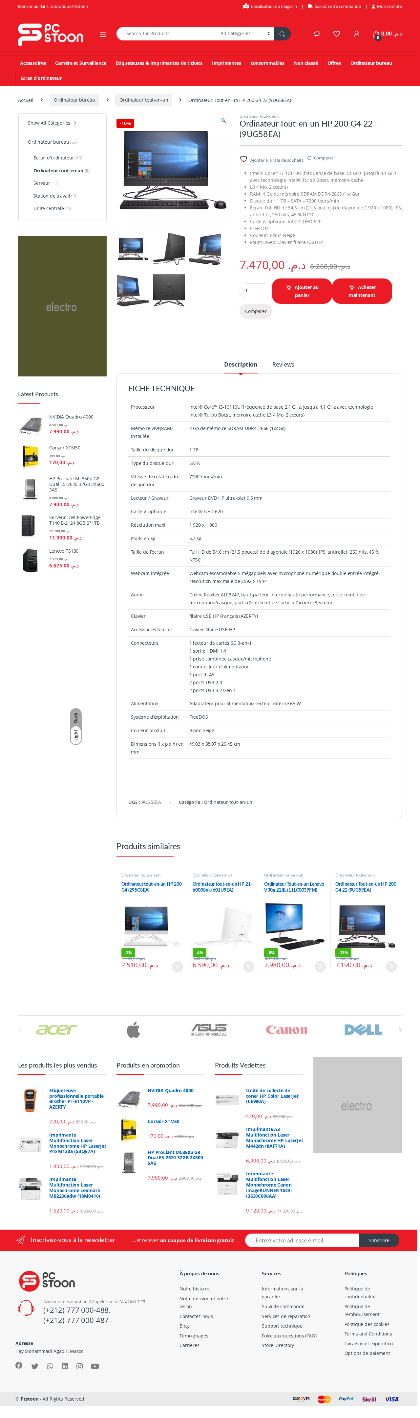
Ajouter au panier (307, 291)
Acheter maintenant (362, 291)
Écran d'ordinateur (57, 158)
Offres (334, 63)
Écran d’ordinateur (40, 78)
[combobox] (166, 33)
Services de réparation (286, 1316)
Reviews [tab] (283, 364)
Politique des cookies (367, 1324)
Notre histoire (194, 1289)
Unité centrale (53, 208)
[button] (223, 121)
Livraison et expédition (369, 1343)
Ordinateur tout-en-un (143, 100)
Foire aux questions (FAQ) (289, 1336)
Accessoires (33, 63)
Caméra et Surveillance (80, 63)
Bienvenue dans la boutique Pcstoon (53, 6)
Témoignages (193, 1336)
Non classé (306, 63)
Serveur (45, 183)
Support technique (282, 1326)
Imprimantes (226, 63)
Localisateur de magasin (274, 6)
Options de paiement (367, 1353)
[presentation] (400, 1030)
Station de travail (54, 196)
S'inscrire (379, 1240)
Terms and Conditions (368, 1334)
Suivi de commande (283, 1306)
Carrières (189, 1345)
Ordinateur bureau (371, 63)
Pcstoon (30, 1399)
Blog (184, 1326)
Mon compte (389, 6)
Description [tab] (241, 364)
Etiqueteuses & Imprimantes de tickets (159, 63)
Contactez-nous (196, 1316)
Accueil (25, 100)
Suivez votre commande (338, 6)
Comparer (323, 158)
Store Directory (278, 1345)
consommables (267, 63)
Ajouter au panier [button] (175, 966)
